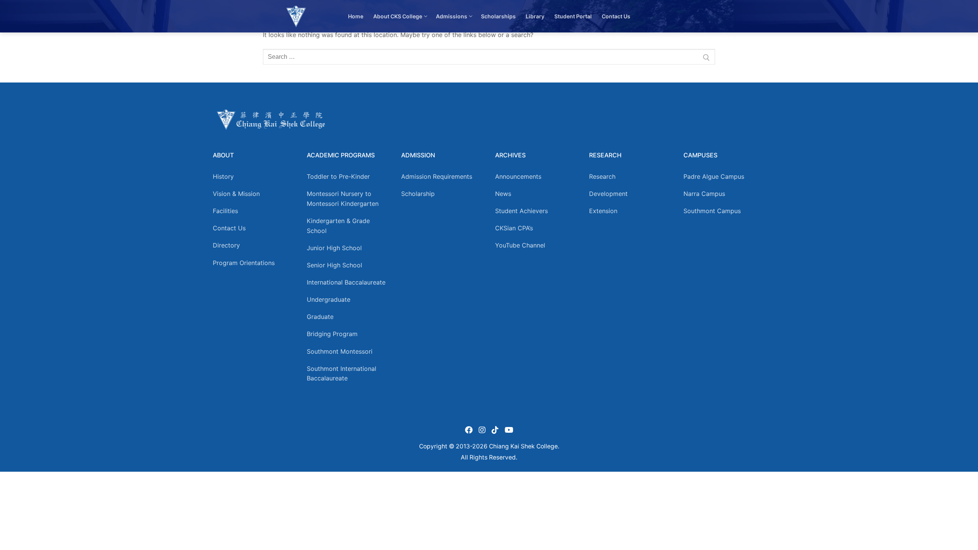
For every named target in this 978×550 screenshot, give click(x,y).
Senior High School (334, 265)
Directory (226, 245)
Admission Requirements (436, 176)
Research (602, 176)
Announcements (518, 176)
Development (608, 193)
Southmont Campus (712, 211)
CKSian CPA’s (514, 228)
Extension (603, 211)
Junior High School (334, 248)
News (503, 193)
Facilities (225, 211)
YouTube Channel (520, 245)
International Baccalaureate (346, 282)
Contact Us (229, 228)
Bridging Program (332, 334)
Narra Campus (704, 193)
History (223, 176)
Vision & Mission (236, 193)
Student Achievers (521, 211)
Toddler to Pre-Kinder (338, 176)
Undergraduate (328, 299)
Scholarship (418, 193)
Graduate (320, 316)
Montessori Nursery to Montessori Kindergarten (343, 198)
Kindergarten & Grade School (338, 226)
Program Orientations (244, 263)
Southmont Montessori (339, 351)
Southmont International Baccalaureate (341, 373)
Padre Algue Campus (713, 176)
